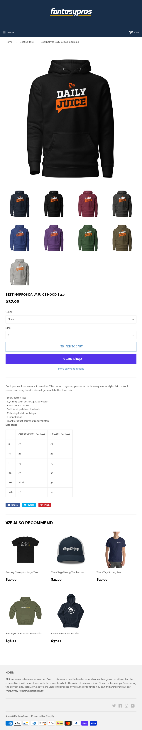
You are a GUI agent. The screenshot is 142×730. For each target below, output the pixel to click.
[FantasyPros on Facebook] (120, 706)
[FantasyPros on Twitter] (114, 706)
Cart (136, 32)
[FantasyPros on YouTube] (133, 706)
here (25, 690)
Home (9, 42)
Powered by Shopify (42, 716)
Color (9, 311)
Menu (10, 32)
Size (8, 327)
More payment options (71, 368)
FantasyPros (21, 716)
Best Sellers (26, 42)
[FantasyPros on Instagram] (126, 706)
